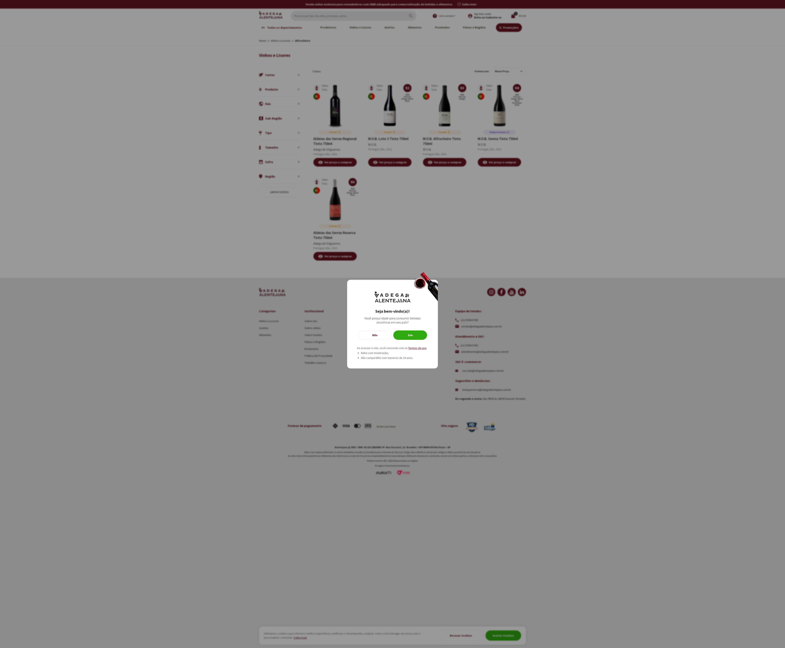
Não (375, 335)
